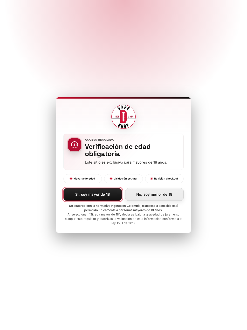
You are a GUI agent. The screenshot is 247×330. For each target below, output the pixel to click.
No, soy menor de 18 (154, 194)
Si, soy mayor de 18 (92, 194)
